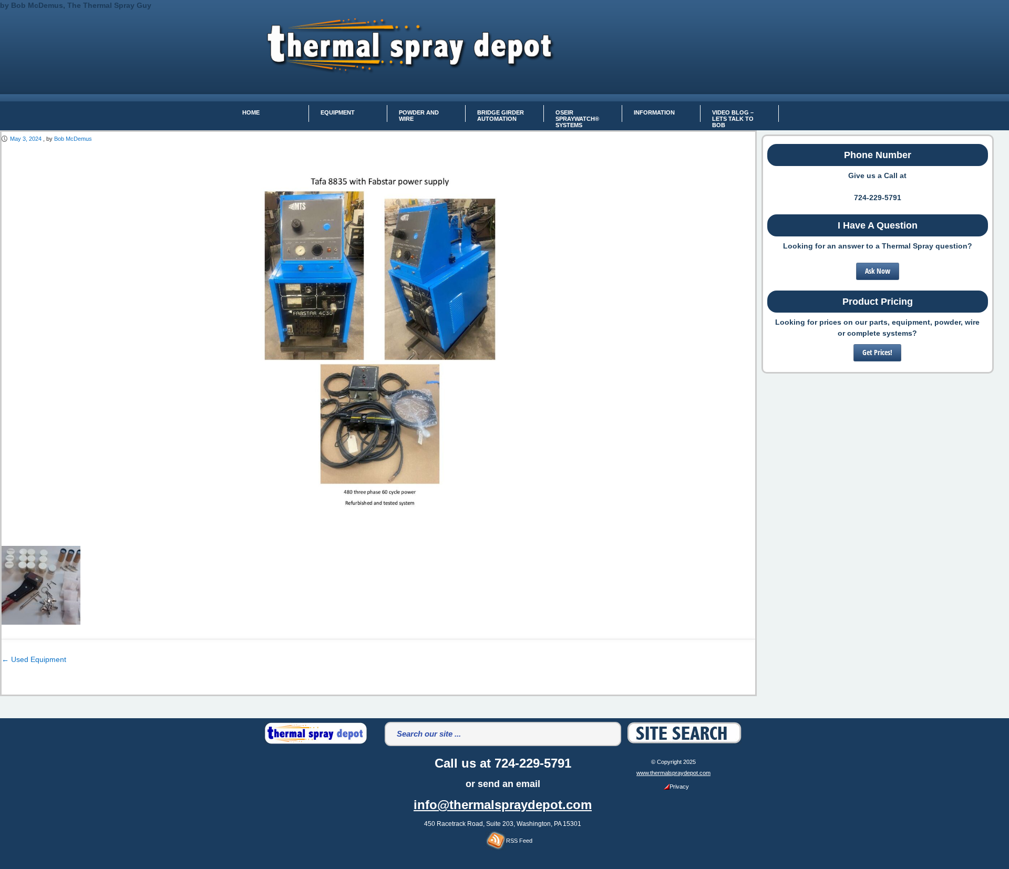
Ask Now (877, 271)
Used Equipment (34, 659)
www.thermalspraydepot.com (673, 773)
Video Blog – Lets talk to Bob (733, 115)
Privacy (679, 786)
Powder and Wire (419, 115)
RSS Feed (519, 840)
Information (654, 112)
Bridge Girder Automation (500, 115)
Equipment (338, 112)
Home (251, 112)
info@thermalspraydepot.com (503, 805)
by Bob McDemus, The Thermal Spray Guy (75, 5)
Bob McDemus (73, 139)
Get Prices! (877, 352)
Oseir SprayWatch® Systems (577, 115)
